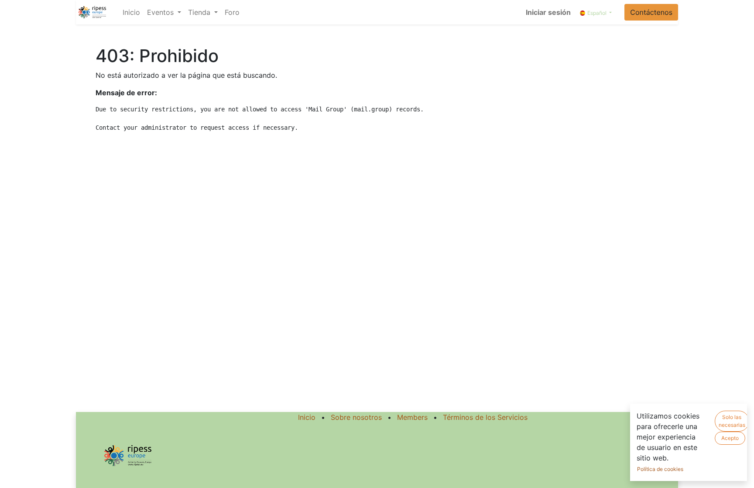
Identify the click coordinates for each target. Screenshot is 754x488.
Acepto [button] (730, 438)
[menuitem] (131, 12)
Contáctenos (651, 12)
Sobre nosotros (356, 417)
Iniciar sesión (548, 12)
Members (412, 417)
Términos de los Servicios (485, 417)
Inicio (306, 417)
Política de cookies (660, 469)
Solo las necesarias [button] (732, 421)
